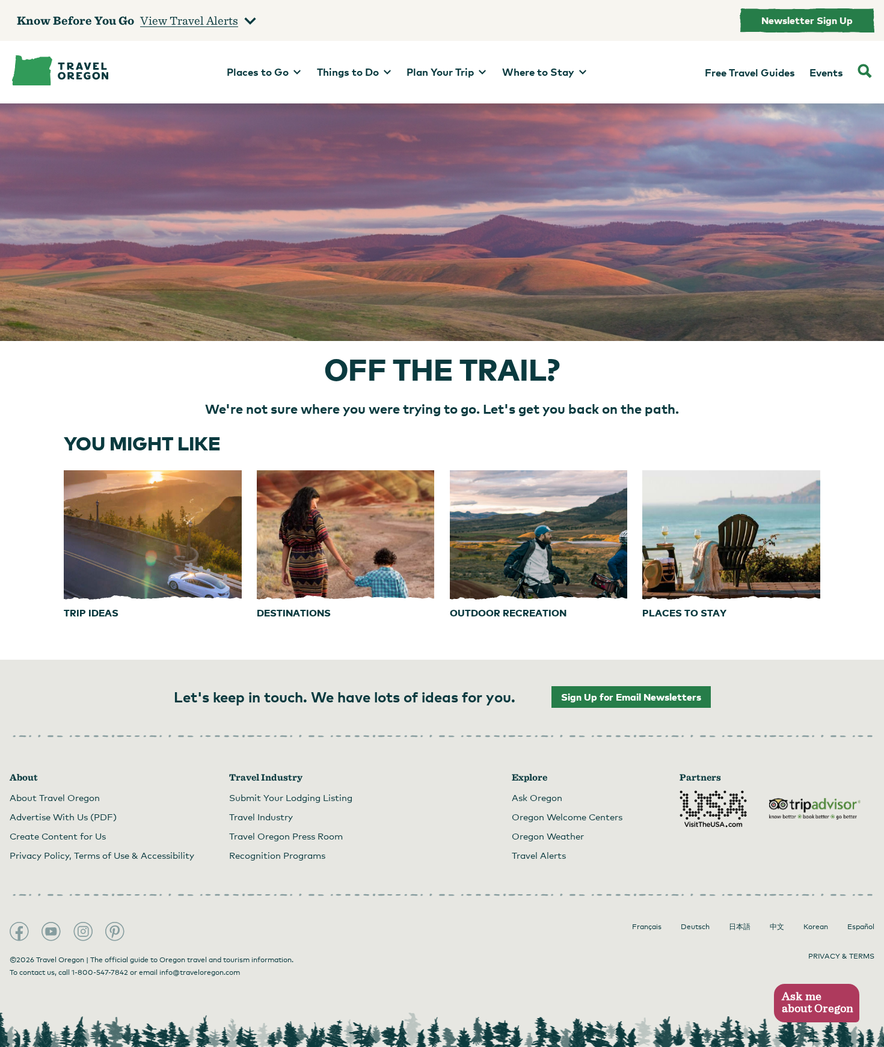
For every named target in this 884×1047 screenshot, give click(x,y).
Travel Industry (261, 816)
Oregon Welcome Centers (567, 816)
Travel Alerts (539, 855)
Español (860, 927)
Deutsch (695, 927)
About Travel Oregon (55, 797)
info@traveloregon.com (199, 972)
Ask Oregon (537, 797)
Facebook (19, 931)
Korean (815, 927)
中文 (777, 927)
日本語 (739, 927)
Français (646, 927)
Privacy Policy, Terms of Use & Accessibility (102, 855)
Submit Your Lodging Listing (290, 797)
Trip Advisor (815, 809)
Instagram (83, 931)
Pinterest (114, 931)
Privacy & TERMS (841, 956)
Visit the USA (713, 809)
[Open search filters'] (865, 72)
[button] (816, 1003)
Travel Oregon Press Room (286, 836)
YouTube (51, 931)
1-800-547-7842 (100, 972)
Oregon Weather (548, 836)
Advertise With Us (63, 816)
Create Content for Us (58, 836)
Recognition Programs (277, 855)
